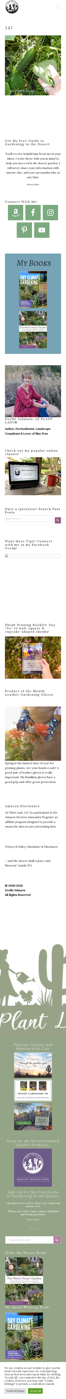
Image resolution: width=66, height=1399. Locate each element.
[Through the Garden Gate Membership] (33, 1065)
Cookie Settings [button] (15, 1390)
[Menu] (56, 7)
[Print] (27, 7)
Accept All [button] (35, 1390)
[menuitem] (56, 7)
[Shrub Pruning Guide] (33, 1116)
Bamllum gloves (35, 777)
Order (10, 1253)
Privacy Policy (33, 184)
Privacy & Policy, (15, 846)
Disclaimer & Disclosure (42, 846)
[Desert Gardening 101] (33, 1090)
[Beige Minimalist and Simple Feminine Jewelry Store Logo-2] (33, 1168)
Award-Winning (25, 1307)
